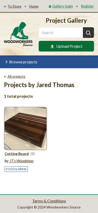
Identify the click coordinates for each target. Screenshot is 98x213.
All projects (16, 76)
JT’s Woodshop (21, 160)
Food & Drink (16, 169)
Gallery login (62, 6)
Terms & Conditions (49, 200)
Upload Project (69, 46)
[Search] (88, 32)
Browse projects (23, 61)
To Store (14, 6)
